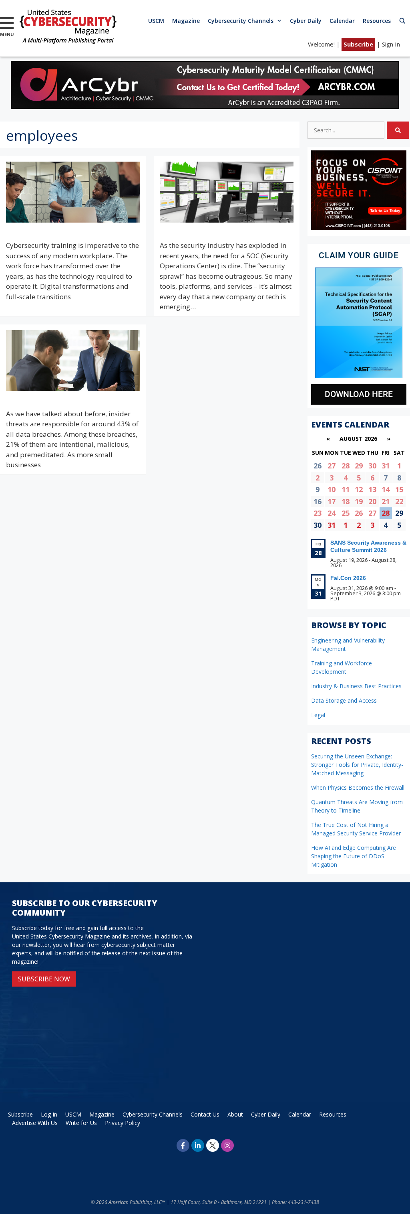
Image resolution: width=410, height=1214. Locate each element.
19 (359, 501)
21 (386, 501)
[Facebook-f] (183, 1145)
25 (346, 513)
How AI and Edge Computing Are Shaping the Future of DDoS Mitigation (353, 856)
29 (359, 465)
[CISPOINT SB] (358, 228)
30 (372, 465)
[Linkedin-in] (197, 1145)
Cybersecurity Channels (240, 20)
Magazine (186, 20)
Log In (49, 1114)
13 (372, 489)
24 (332, 513)
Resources (377, 20)
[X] (212, 1145)
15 (399, 489)
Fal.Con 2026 (348, 578)
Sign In (391, 44)
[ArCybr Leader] (205, 106)
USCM (156, 20)
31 (386, 465)
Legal (318, 715)
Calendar (342, 20)
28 (346, 465)
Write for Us (81, 1123)
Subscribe (358, 44)
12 (359, 489)
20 (372, 501)
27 (332, 465)
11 (346, 489)
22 (399, 501)
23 (318, 513)
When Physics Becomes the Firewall (357, 787)
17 (332, 501)
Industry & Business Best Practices (356, 686)
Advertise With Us (35, 1123)
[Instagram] (227, 1145)
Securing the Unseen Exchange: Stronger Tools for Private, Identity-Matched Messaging (357, 764)
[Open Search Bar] (402, 20)
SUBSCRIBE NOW (44, 979)
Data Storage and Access (344, 700)
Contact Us (205, 1114)
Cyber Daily (306, 20)
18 (346, 501)
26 (359, 513)
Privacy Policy (122, 1123)
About (235, 1114)
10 (332, 489)
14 (386, 489)
